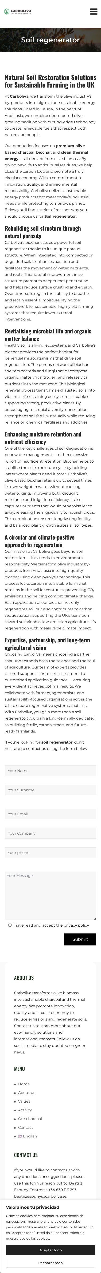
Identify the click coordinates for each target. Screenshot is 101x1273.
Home (24, 1084)
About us (26, 1092)
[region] (50, 1236)
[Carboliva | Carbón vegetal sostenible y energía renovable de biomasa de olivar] (50, 12)
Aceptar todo (50, 1250)
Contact (25, 1127)
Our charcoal (30, 1119)
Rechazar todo (50, 1263)
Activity (25, 1110)
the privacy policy (72, 925)
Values (24, 1101)
